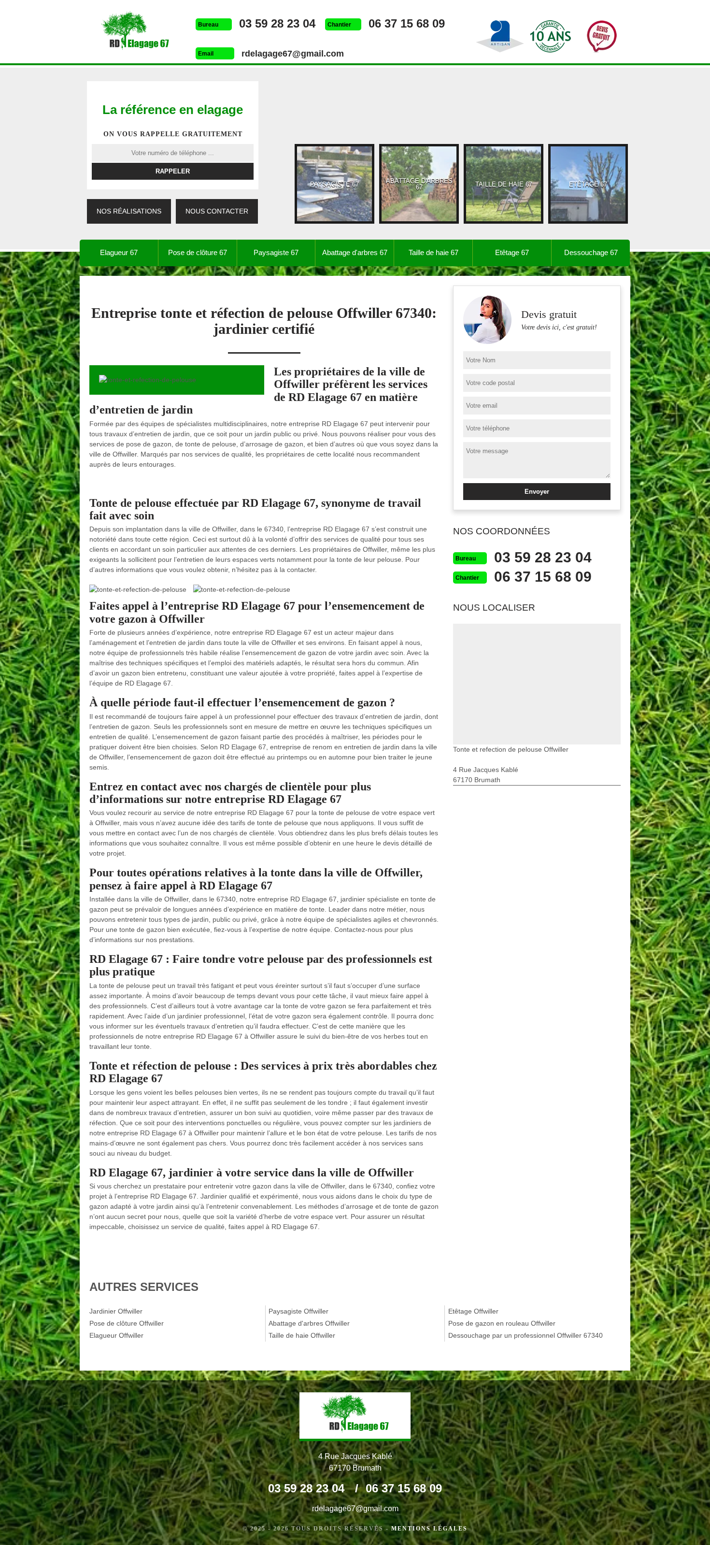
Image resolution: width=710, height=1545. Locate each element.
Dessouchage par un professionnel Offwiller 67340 (525, 1335)
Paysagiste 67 (276, 252)
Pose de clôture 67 (197, 252)
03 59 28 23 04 (277, 23)
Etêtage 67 (512, 252)
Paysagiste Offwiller (298, 1311)
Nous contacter (216, 211)
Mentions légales (429, 1528)
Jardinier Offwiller (115, 1311)
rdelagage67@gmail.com (292, 53)
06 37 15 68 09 (407, 23)
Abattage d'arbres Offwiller (309, 1323)
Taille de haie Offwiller (302, 1335)
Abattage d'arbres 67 (354, 252)
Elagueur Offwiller (116, 1335)
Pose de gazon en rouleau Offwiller (501, 1323)
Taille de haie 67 (433, 252)
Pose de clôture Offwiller (126, 1323)
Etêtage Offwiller (473, 1311)
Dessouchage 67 (591, 252)
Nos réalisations (129, 211)
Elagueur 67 (119, 252)
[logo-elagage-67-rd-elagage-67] (135, 33)
